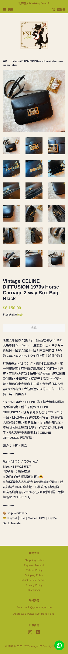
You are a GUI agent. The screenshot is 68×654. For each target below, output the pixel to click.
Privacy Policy (34, 585)
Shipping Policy (34, 575)
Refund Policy (34, 570)
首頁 (5, 61)
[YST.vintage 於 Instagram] (30, 633)
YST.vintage (31, 646)
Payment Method (34, 565)
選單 (10, 9)
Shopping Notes (34, 560)
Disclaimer (34, 590)
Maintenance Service (34, 580)
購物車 (61, 9)
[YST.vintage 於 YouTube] (38, 633)
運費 (20, 314)
